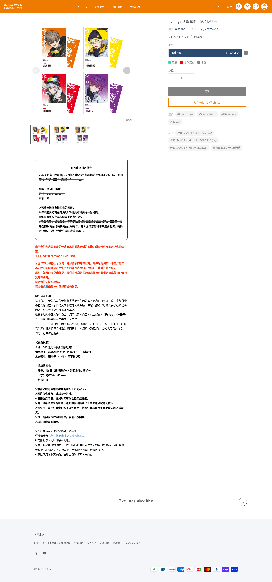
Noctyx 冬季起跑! (207, 29)
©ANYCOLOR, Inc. (43, 569)
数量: (171, 70)
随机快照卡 (205, 52)
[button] (239, 6)
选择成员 (135, 6)
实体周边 (100, 6)
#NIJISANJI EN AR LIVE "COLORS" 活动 (193, 140)
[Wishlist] (256, 6)
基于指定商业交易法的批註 (56, 542)
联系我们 (117, 542)
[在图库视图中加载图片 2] (60, 134)
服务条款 (91, 542)
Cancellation (133, 542)
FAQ (36, 542)
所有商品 (82, 6)
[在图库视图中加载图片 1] (40, 134)
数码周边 (117, 6)
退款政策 (104, 542)
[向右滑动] (126, 70)
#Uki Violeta (228, 114)
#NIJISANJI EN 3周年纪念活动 (194, 133)
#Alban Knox (185, 114)
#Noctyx (175, 121)
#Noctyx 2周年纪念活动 (226, 147)
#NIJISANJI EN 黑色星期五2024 (188, 147)
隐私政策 (78, 542)
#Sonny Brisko (207, 114)
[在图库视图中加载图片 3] (81, 134)
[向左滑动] (36, 70)
